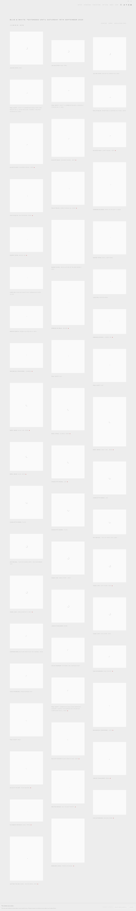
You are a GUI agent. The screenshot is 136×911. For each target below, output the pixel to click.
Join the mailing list (130, 4)
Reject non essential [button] (121, 907)
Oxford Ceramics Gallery (10, 5)
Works (111, 23)
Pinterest (126, 4)
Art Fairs (105, 4)
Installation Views (120, 23)
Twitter (124, 4)
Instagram (128, 4)
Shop (116, 4)
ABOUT (111, 4)
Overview (104, 23)
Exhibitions (87, 4)
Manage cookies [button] (108, 907)
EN (128, 1)
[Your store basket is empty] (121, 5)
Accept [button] (132, 907)
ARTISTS (80, 4)
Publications (97, 4)
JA (131, 1)
